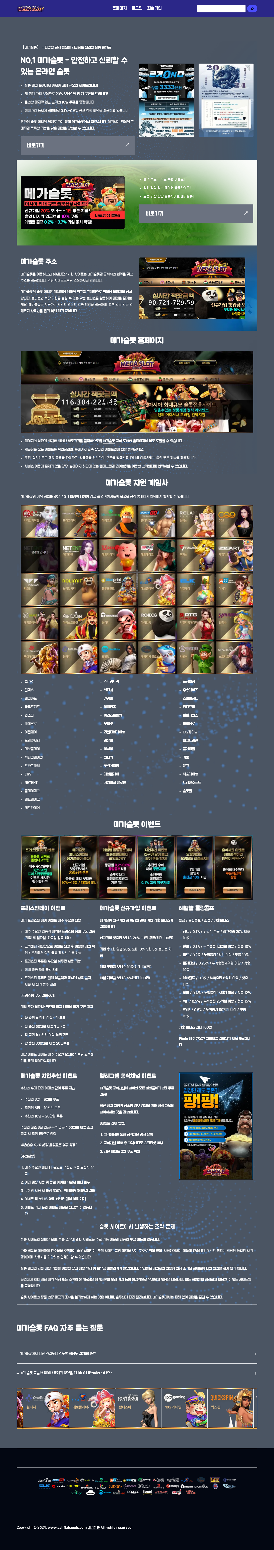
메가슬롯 (109, 441)
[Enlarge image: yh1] (250, 66)
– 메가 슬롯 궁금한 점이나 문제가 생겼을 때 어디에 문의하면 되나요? (64, 1373)
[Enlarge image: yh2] (191, 66)
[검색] (252, 8)
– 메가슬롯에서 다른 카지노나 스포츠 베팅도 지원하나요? (56, 1354)
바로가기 (36, 145)
